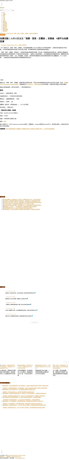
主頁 (4, 12)
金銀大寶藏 (5, 29)
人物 (4, 18)
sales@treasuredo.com (20, 458)
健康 (4, 15)
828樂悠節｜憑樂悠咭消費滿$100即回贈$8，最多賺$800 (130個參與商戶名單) (8, 372)
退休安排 (5, 26)
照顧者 (4, 21)
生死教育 (5, 24)
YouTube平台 (29, 84)
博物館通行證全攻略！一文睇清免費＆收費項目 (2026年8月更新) (42, 372)
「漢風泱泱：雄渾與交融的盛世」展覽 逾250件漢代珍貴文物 (17, 304)
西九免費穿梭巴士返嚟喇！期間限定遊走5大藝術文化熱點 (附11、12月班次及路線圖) (30, 129)
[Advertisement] (34, 68)
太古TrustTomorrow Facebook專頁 (9, 84)
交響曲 (19, 45)
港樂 (65, 82)
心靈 (4, 19)
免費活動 (24, 45)
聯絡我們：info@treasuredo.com (13, 456)
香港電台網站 (38, 84)
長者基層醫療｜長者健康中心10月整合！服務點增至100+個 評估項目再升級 (25, 373)
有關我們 (5, 31)
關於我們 (2, 456)
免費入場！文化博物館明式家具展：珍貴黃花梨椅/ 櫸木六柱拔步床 (18, 315)
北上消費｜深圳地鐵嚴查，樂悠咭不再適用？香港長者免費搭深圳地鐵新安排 (60, 373)
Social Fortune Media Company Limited (16, 455)
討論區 (4, 14)
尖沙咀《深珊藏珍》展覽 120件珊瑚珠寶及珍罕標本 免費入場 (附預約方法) (20, 310)
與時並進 (5, 22)
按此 (5, 121)
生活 (4, 16)
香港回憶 (5, 25)
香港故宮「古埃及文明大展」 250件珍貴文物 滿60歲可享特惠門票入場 (19, 292)
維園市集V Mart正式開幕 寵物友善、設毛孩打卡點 (16, 298)
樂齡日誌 (5, 28)
